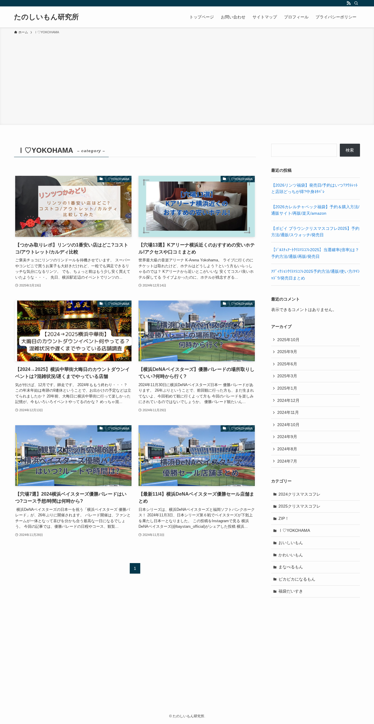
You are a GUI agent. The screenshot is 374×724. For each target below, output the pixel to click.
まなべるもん (290, 567)
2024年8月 (287, 449)
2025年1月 (287, 388)
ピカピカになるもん (296, 579)
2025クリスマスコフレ (299, 506)
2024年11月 (288, 412)
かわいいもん (290, 555)
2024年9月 (287, 436)
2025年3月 (287, 376)
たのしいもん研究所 (46, 16)
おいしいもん (290, 542)
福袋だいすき (290, 591)
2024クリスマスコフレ (299, 494)
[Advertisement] (187, 79)
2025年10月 (288, 339)
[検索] (356, 3)
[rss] (348, 3)
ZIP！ (283, 518)
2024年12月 (288, 400)
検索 (350, 150)
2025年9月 (287, 351)
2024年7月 (287, 461)
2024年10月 (288, 424)
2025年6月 (287, 364)
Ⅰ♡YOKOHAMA (294, 530)
